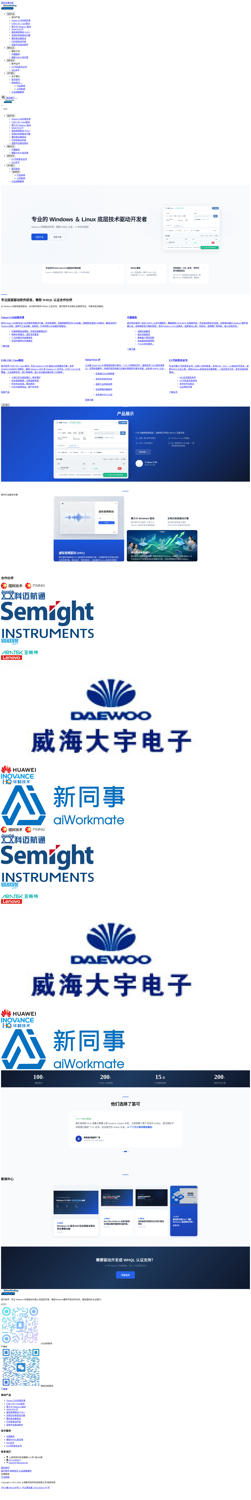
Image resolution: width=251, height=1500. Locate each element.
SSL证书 (15, 70)
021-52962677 (15, 1460)
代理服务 (16, 54)
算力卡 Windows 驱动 (21, 27)
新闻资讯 (16, 172)
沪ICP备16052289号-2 (11, 1488)
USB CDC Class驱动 (21, 23)
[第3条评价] (127, 1151)
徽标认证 (10, 48)
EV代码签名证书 (19, 67)
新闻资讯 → (17, 83)
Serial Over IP (17, 29)
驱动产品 (10, 14)
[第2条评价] (124, 1151)
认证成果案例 (18, 92)
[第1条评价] (122, 1151)
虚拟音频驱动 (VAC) (21, 32)
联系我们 (10, 98)
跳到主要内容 (7, 3)
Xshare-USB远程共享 (21, 20)
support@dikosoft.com (18, 1463)
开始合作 (125, 1275)
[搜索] (3, 97)
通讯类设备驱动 (19, 38)
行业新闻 (21, 86)
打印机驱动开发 (19, 41)
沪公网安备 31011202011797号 (36, 1488)
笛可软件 (16, 79)
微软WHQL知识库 (20, 57)
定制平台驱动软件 (20, 45)
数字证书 (10, 60)
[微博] (4, 1389)
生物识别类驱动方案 (21, 35)
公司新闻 (21, 89)
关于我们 (10, 73)
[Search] (247, 109)
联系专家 (58, 237)
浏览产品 (39, 237)
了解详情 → (143, 452)
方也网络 (5, 1477)
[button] (3, 1304)
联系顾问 (5, 1468)
